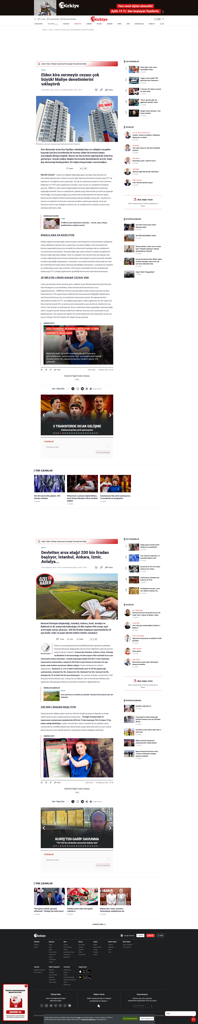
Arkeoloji (111, 947)
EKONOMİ (109, 23)
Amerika (81, 949)
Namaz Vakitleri (128, 944)
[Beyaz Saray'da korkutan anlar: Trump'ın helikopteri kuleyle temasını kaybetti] (129, 757)
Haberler (51, 977)
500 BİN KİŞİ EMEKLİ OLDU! (146, 236)
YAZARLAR (66, 23)
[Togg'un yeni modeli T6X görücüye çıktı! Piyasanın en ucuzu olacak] (134, 80)
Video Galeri (52, 982)
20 (97, 433)
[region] (99, 1019)
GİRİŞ (158, 19)
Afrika (80, 952)
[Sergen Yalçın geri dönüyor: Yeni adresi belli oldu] (134, 113)
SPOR (128, 23)
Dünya (80, 942)
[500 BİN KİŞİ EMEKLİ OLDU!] (129, 241)
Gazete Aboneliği (54, 19)
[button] (110, 415)
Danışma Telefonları (70, 979)
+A (85, 168)
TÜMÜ (100, 433)
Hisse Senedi (53, 952)
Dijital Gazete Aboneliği (69, 19)
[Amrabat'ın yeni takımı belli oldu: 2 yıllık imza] (129, 735)
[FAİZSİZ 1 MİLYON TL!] (129, 711)
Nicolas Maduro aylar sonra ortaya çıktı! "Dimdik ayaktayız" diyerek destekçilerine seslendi (148, 249)
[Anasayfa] (40, 935)
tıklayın (143, 206)
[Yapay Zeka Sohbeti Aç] (193, 1019)
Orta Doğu (81, 944)
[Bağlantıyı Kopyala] (101, 89)
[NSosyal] (86, 388)
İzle (163, 23)
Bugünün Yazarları (39, 970)
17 (90, 433)
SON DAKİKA (38, 23)
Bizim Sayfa (126, 942)
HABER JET (152, 23)
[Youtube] (55, 1005)
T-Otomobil (52, 959)
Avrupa (80, 947)
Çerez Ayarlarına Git (147, 1018)
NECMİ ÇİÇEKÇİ (46, 653)
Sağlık (95, 944)
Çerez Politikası (159, 1015)
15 (85, 433)
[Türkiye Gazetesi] (99, 21)
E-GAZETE (140, 935)
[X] (72, 388)
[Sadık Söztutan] (128, 182)
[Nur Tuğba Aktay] (128, 612)
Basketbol (67, 957)
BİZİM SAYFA (77, 23)
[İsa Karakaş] (128, 147)
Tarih (109, 952)
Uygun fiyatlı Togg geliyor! (145, 272)
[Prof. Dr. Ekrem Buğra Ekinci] (128, 135)
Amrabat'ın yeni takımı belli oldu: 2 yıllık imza (148, 731)
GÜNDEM (89, 23)
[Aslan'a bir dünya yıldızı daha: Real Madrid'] (134, 91)
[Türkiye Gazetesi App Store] (85, 971)
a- (81, 168)
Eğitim (36, 947)
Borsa (50, 944)
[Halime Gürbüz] (128, 651)
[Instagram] (60, 1005)
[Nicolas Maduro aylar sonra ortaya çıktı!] (129, 252)
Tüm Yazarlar (38, 972)
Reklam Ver (67, 984)
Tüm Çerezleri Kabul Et (130, 1018)
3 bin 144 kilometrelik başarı (142, 183)
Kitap (109, 949)
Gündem (36, 942)
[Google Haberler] (96, 389)
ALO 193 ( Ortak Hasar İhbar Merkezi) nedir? (146, 226)
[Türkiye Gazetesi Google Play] (85, 977)
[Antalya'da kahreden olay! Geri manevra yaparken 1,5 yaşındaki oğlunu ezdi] (134, 558)
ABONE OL (150, 935)
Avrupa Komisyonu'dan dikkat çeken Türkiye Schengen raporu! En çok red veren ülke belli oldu (149, 261)
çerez (79, 1017)
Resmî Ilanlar (53, 975)
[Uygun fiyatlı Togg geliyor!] (129, 277)
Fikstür (66, 949)
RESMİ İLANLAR (139, 23)
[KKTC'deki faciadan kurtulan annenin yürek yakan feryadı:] (134, 102)
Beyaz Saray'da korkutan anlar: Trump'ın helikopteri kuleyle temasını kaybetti (147, 753)
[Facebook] (46, 370)
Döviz (50, 949)
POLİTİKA (99, 23)
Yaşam (95, 942)
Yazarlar (36, 967)
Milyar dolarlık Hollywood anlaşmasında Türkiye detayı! (146, 742)
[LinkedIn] (82, 388)
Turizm (51, 962)
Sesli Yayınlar (127, 947)
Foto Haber (52, 979)
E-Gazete (43, 19)
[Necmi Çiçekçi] (45, 647)
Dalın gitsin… (137, 651)
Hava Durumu (97, 947)
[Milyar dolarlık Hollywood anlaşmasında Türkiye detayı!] (129, 746)
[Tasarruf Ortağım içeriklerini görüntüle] (53, 24)
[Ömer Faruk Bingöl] (128, 638)
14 (83, 433)
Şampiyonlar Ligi (69, 952)
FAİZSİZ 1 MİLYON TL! (143, 706)
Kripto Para (52, 954)
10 (74, 433)
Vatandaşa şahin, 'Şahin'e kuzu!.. (144, 161)
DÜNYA (119, 23)
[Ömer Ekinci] (128, 662)
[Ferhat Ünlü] (128, 625)
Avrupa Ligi (67, 954)
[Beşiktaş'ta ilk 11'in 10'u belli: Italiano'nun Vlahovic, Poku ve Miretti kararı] (134, 568)
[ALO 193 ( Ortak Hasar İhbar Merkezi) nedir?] (129, 230)
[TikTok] (65, 1005)
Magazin (51, 970)
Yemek (95, 949)
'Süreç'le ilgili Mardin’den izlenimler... (146, 172)
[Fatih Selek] (128, 160)
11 (76, 433)
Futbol (66, 944)
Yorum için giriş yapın (103, 452)
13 (81, 433)
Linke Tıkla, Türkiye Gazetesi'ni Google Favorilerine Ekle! (63, 64)
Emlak (43, 70)
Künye (65, 975)
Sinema (110, 944)
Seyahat (95, 952)
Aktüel (95, 954)
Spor (65, 942)
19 (94, 433)
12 (78, 433)
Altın (50, 947)
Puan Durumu (68, 947)
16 (87, 433)
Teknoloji (51, 972)
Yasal (65, 982)
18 (92, 433)
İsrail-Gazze (81, 954)
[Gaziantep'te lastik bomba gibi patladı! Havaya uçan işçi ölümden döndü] (129, 722)
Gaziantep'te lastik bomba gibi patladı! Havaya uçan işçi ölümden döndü (148, 719)
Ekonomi (51, 942)
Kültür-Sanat (112, 942)
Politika (36, 944)
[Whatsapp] (96, 89)
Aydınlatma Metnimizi (88, 1019)
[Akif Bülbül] (128, 171)
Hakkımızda (67, 970)
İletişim (66, 972)
